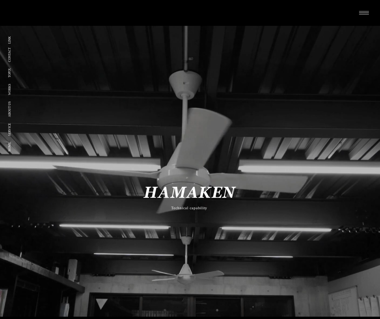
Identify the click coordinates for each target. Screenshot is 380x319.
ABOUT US (9, 109)
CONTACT (9, 55)
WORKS (9, 89)
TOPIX (9, 73)
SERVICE (9, 129)
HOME (9, 146)
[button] (364, 12)
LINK (9, 40)
